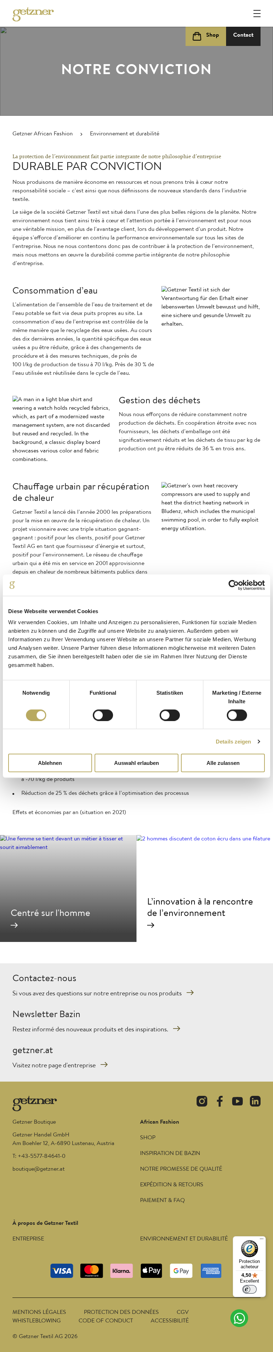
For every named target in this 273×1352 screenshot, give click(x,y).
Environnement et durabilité (184, 1239)
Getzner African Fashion (42, 134)
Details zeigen (233, 741)
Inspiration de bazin (170, 1154)
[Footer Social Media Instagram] (202, 1103)
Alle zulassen (223, 763)
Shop (147, 1138)
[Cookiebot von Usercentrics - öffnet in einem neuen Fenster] (234, 585)
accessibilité (170, 1321)
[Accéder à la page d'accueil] (33, 14)
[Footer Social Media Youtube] (237, 1103)
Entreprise (28, 1239)
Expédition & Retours (171, 1185)
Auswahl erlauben (136, 763)
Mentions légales (39, 1313)
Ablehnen (50, 763)
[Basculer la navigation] (257, 13)
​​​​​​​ (38, 1169)
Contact (243, 35)
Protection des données (121, 1313)
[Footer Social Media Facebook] (219, 1103)
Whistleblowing (36, 1321)
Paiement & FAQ (162, 1201)
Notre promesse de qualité (181, 1169)
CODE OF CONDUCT (106, 1321)
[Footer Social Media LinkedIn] (255, 1103)
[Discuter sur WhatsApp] (239, 1318)
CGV (183, 1313)
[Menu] (261, 1240)
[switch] (103, 715)
